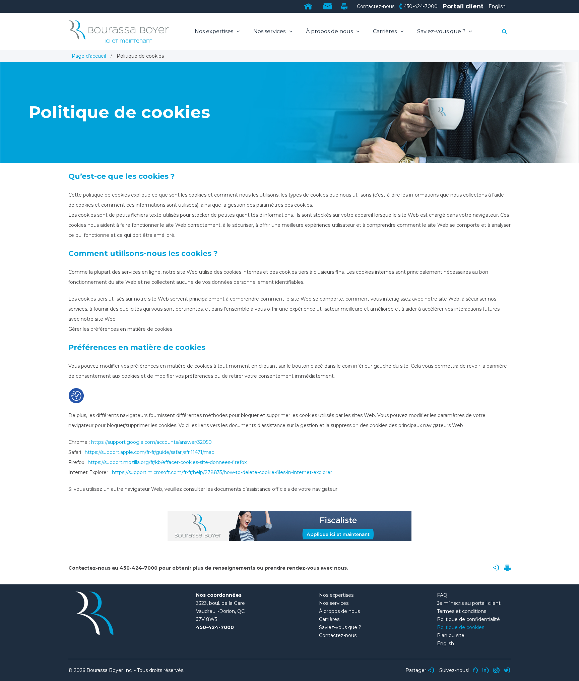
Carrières (385, 31)
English (497, 6)
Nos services (270, 31)
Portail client (463, 6)
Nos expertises (215, 31)
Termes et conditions (461, 611)
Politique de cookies (460, 627)
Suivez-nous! (454, 670)
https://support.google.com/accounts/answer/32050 (151, 442)
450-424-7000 (421, 6)
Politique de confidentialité (468, 619)
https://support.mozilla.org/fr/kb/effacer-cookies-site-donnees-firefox (167, 462)
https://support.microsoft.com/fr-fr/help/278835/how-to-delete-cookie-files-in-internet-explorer (222, 472)
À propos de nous (330, 31)
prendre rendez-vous (292, 568)
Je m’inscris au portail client (469, 603)
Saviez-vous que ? (442, 31)
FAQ (442, 595)
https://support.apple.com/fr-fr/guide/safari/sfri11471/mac (149, 452)
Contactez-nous (375, 6)
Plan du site (450, 635)
